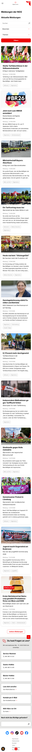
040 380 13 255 (9, 667)
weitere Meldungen (16, 632)
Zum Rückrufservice (9, 689)
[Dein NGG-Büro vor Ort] (16, 748)
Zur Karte (5, 711)
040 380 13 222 (9, 656)
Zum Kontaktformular (9, 700)
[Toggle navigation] (2, 3)
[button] (3, 749)
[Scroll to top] (28, 637)
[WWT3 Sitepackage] (28, 3)
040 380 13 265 (9, 678)
